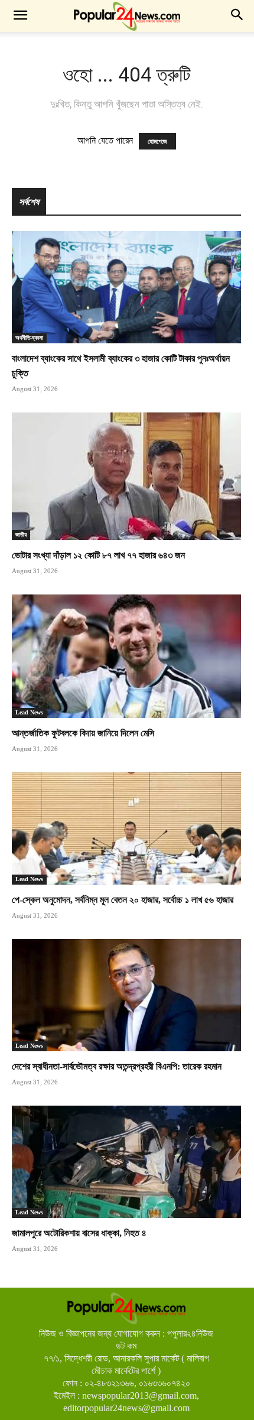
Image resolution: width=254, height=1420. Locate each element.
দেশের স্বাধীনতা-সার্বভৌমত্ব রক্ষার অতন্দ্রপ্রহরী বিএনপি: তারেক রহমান (117, 1066)
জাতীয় (21, 534)
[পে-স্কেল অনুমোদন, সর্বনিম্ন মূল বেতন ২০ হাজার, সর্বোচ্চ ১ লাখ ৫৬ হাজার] (126, 828)
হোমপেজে (157, 141)
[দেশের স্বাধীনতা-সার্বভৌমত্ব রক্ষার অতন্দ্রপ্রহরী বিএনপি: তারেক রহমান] (126, 995)
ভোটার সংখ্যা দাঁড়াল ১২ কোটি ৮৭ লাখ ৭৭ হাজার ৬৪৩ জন (98, 555)
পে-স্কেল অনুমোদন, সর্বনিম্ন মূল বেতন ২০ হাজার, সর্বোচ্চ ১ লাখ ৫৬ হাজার (122, 900)
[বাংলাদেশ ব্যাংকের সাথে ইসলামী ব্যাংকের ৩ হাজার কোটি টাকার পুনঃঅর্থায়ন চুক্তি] (126, 287)
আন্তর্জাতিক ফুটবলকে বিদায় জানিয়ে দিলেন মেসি (83, 733)
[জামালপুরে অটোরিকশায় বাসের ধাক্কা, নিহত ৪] (126, 1162)
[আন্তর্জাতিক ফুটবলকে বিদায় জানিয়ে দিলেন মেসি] (126, 656)
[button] (20, 16)
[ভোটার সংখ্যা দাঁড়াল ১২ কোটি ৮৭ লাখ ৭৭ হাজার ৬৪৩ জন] (126, 476)
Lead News (29, 712)
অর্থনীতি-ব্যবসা (29, 337)
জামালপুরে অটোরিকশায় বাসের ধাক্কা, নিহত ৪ (79, 1233)
